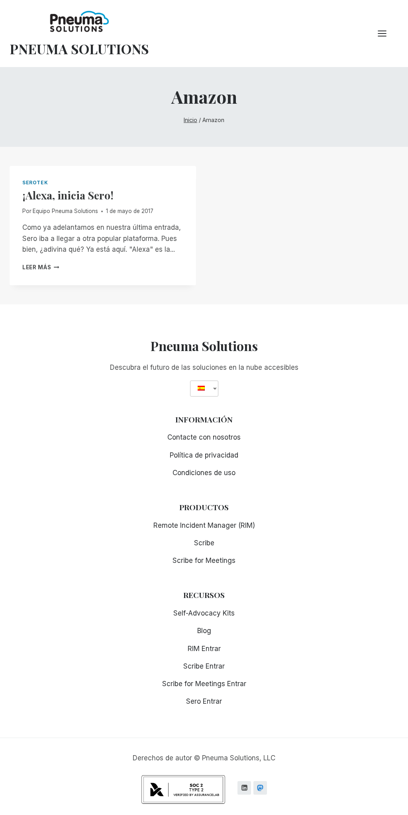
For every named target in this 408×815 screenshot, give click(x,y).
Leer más (40, 267)
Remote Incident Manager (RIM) (204, 525)
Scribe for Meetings (204, 560)
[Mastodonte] (260, 788)
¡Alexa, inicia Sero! (68, 195)
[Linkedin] (244, 788)
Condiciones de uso (204, 473)
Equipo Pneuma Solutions (65, 211)
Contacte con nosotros (204, 437)
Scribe (204, 543)
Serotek (35, 182)
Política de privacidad (204, 455)
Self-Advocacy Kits (204, 613)
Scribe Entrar (204, 666)
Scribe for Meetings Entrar (204, 684)
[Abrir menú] (386, 33)
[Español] (201, 388)
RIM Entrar (204, 649)
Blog (204, 631)
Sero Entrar (204, 701)
